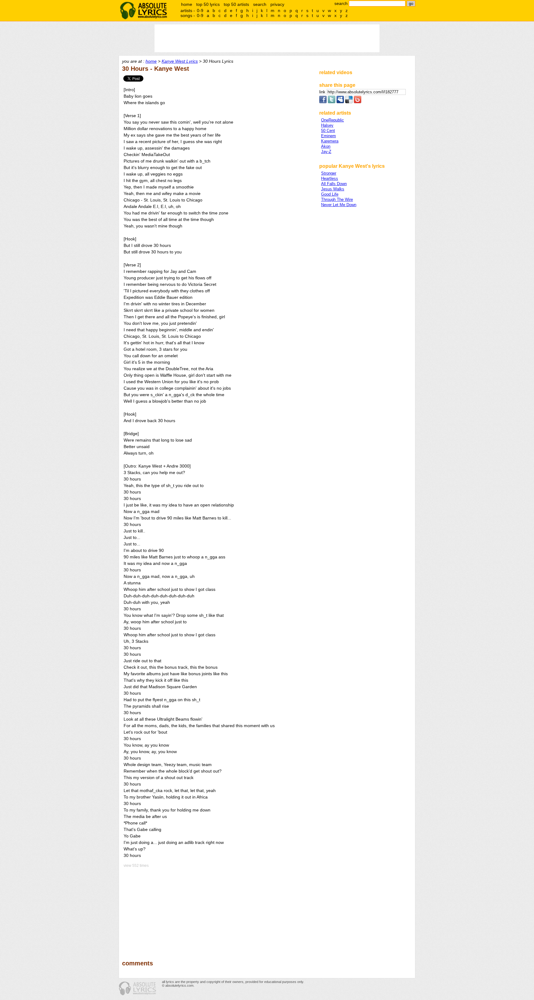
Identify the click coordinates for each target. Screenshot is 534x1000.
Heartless (329, 178)
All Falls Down (334, 183)
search (259, 4)
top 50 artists (236, 4)
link (323, 92)
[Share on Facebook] (323, 102)
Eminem (328, 135)
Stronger (328, 173)
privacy (277, 4)
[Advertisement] (218, 909)
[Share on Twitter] (331, 102)
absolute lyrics (143, 10)
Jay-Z (326, 151)
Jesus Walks (332, 189)
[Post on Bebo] (357, 102)
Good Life (329, 194)
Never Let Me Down (338, 204)
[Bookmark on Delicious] (349, 102)
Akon (325, 146)
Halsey (327, 125)
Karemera (329, 141)
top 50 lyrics (208, 4)
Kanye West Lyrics (180, 61)
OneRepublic (332, 120)
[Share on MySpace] (340, 102)
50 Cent (328, 130)
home (186, 4)
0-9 (200, 10)
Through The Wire (337, 199)
